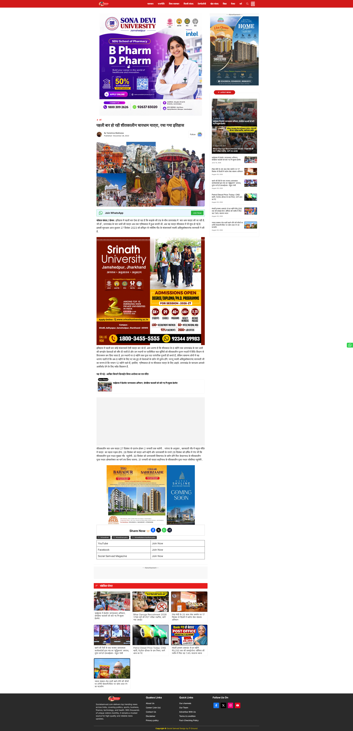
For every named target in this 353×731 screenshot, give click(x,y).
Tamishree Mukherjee (115, 133)
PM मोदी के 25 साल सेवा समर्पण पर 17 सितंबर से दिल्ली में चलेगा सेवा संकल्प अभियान (188, 617)
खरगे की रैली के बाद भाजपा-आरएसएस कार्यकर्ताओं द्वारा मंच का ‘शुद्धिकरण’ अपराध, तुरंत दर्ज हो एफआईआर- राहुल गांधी (112, 650)
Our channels (185, 703)
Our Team (183, 707)
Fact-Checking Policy (189, 720)
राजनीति (161, 3)
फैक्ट (233, 3)
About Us (150, 703)
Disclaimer (150, 716)
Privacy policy (152, 720)
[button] (247, 4)
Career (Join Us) (153, 707)
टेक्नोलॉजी (202, 3)
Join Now (157, 543)
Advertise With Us (187, 712)
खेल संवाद (214, 3)
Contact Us (151, 712)
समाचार (150, 3)
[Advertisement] (150, 414)
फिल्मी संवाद (188, 3)
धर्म (241, 3)
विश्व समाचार (174, 3)
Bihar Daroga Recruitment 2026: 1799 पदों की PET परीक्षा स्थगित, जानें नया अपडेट (150, 617)
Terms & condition (187, 716)
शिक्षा (225, 3)
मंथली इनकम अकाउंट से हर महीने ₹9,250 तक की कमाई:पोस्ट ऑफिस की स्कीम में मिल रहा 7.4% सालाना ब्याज (188, 650)
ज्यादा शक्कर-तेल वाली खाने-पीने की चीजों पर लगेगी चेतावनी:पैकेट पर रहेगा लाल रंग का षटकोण (112, 684)
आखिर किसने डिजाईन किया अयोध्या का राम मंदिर (128, 374)
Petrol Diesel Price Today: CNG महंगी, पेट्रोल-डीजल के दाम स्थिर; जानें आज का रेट (149, 650)
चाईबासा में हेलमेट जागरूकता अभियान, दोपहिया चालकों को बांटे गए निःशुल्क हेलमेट (145, 383)
